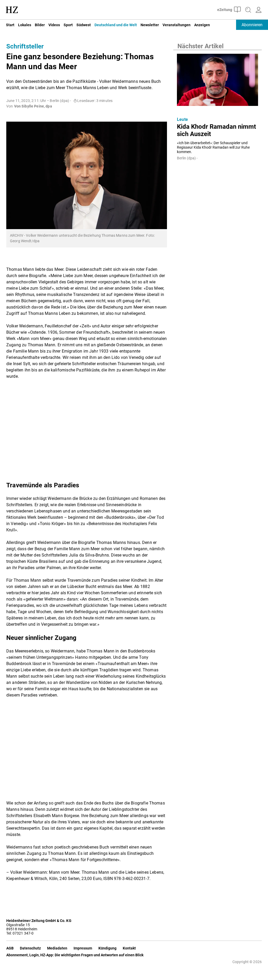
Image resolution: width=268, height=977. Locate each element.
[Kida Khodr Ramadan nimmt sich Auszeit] (217, 81)
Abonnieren (252, 24)
